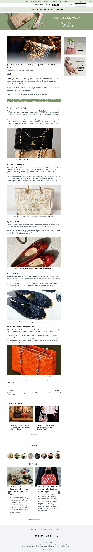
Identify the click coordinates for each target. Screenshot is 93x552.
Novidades (58, 1)
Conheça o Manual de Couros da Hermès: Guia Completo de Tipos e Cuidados (20, 427)
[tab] (31, 434)
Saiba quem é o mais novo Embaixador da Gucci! (48, 392)
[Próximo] (57, 419)
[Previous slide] (9, 492)
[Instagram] (85, 1)
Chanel (10, 78)
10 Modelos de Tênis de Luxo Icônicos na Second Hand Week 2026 (47, 490)
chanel (9, 386)
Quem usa (45, 1)
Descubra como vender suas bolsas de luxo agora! (37, 101)
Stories (40, 1)
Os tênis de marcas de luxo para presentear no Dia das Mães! (19, 392)
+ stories (58, 451)
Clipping (64, 1)
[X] (10, 74)
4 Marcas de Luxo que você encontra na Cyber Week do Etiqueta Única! (45, 427)
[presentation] (21, 414)
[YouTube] (90, 1)
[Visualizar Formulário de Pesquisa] (80, 1)
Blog (31, 1)
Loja (27, 1)
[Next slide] (59, 492)
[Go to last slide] (11, 419)
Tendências (52, 1)
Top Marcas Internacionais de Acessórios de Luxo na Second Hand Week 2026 (20, 491)
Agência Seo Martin (46, 549)
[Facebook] (83, 1)
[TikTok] (88, 1)
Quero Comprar (80, 5)
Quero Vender (69, 5)
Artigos (35, 1)
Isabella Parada (12, 70)
